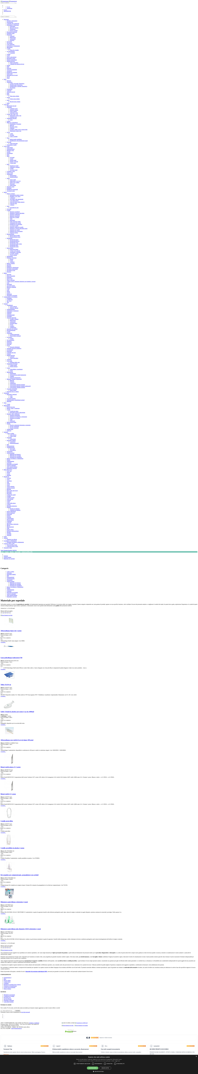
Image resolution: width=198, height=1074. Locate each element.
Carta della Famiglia (9, 1001)
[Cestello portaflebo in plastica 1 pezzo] (9, 845)
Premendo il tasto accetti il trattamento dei (15, 1012)
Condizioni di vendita (9, 996)
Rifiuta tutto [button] (105, 1068)
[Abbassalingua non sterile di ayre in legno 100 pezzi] (9, 737)
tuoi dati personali (25, 1012)
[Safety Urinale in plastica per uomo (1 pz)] (9, 708)
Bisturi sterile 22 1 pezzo (8, 794)
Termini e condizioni (34, 1023)
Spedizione (9, 8)
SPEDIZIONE (7, 11)
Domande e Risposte (9, 1000)
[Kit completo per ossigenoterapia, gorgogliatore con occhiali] (9, 872)
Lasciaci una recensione (9, 987)
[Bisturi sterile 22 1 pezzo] (9, 791)
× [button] (196, 1056)
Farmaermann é (7, 977)
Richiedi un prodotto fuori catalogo (12, 984)
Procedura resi (7, 997)
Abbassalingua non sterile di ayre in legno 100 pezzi (17, 740)
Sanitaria (6, 556)
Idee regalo (17, 552)
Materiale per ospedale (9, 558)
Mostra (2, 611)
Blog (5, 979)
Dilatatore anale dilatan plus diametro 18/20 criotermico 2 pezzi (21, 929)
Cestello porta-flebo (7, 821)
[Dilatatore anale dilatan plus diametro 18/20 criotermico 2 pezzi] (9, 926)
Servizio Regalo (8, 999)
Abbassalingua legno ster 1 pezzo (11, 631)
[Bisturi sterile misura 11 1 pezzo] (9, 764)
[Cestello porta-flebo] (9, 818)
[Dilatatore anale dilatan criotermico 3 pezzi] (9, 899)
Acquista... (3, 642)
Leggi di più (117, 1061)
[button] (99, 1071)
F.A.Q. (8, 7)
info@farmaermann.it (16, 1028)
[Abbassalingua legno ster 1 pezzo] (9, 627)
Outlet (2, 552)
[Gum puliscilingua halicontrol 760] (9, 654)
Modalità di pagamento (9, 994)
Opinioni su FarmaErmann (10, 986)
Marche (12, 552)
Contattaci (6, 983)
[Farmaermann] (9, 1)
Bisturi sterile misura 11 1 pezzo (11, 767)
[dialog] (99, 1064)
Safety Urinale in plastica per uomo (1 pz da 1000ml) (17, 711)
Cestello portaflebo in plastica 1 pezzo (12, 848)
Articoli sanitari (7, 557)
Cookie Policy (7, 981)
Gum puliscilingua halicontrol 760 (11, 657)
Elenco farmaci (7, 988)
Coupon (7, 552)
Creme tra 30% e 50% (27, 552)
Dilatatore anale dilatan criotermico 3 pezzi (14, 902)
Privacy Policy (7, 980)
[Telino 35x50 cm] (9, 681)
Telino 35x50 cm (6, 684)
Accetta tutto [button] (93, 1068)
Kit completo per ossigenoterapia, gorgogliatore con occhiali (19, 875)
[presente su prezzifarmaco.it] (70, 1031)
